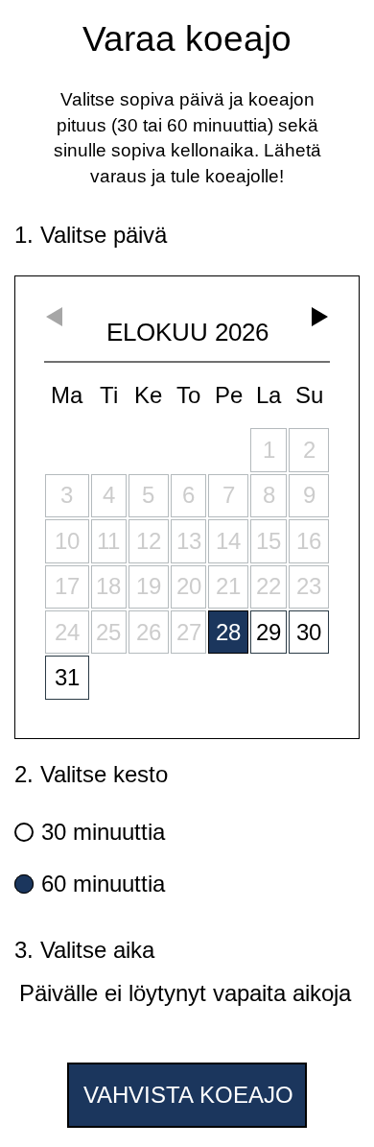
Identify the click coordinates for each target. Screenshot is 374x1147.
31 (67, 677)
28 (228, 632)
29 (268, 632)
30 (308, 632)
